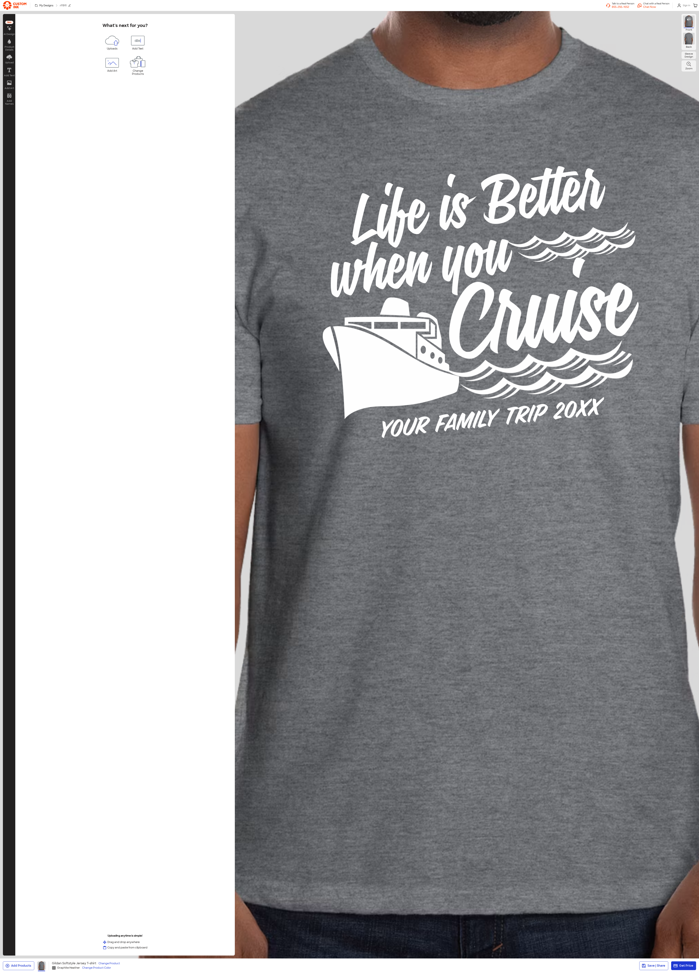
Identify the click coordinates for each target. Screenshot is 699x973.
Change (109, 963)
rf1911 (63, 5)
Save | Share (656, 966)
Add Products (21, 966)
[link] (14, 5)
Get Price (686, 966)
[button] (656, 6)
